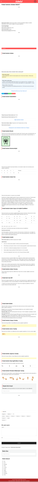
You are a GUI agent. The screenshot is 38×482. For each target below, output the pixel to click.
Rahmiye (5, 473)
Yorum (3, 427)
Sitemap (24, 479)
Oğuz (5, 470)
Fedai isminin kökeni (29, 416)
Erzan (5, 468)
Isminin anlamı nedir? (19, 1)
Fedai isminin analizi (13, 416)
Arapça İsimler (7, 447)
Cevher (5, 467)
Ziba (5, 465)
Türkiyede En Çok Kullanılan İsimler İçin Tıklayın (19, 127)
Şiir (4, 461)
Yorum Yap (13, 93)
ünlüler (8, 418)
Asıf (4, 462)
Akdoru (5, 471)
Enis (5, 474)
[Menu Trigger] (35, 1)
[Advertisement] (19, 15)
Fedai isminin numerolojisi (4, 418)
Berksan (5, 464)
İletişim (16, 479)
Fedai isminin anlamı (19, 416)
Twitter (3, 93)
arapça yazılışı (8, 416)
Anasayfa (3, 447)
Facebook (6, 93)
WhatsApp (9, 93)
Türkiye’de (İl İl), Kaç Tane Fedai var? (19, 90)
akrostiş (3, 416)
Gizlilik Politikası (20, 479)
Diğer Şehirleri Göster (19, 119)
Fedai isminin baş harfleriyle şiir (24, 416)
